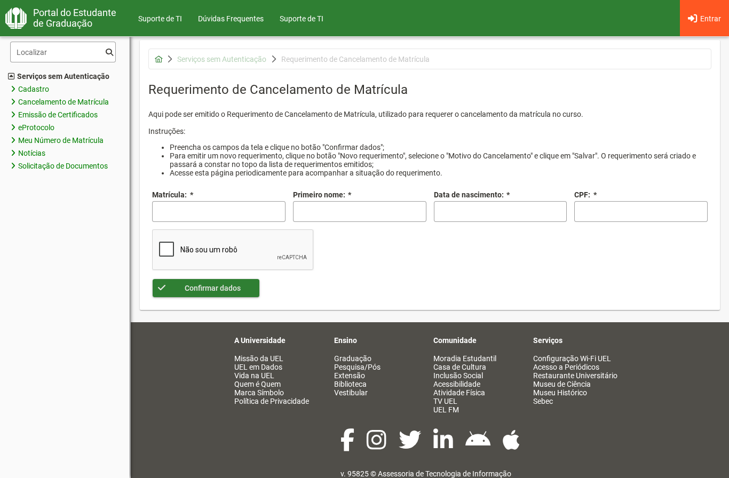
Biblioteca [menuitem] (350, 384)
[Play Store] (478, 445)
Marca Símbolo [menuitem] (259, 392)
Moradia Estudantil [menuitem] (464, 358)
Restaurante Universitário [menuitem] (575, 375)
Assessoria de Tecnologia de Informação (444, 473)
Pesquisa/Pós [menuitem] (357, 367)
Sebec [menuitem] (543, 401)
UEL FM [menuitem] (446, 409)
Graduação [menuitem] (352, 358)
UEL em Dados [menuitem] (258, 367)
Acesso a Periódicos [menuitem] (566, 367)
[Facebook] (348, 445)
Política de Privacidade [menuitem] (271, 401)
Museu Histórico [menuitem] (560, 392)
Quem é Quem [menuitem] (257, 384)
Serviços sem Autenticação (63, 76)
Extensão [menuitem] (349, 375)
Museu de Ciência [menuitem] (562, 384)
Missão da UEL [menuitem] (258, 358)
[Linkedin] (444, 445)
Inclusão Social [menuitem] (458, 375)
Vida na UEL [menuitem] (254, 375)
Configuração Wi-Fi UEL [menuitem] (572, 358)
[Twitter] (411, 445)
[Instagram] (377, 445)
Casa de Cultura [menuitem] (459, 367)
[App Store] (511, 445)
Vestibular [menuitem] (351, 392)
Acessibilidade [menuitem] (456, 384)
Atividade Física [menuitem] (459, 392)
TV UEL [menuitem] (445, 401)
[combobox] (500, 211)
